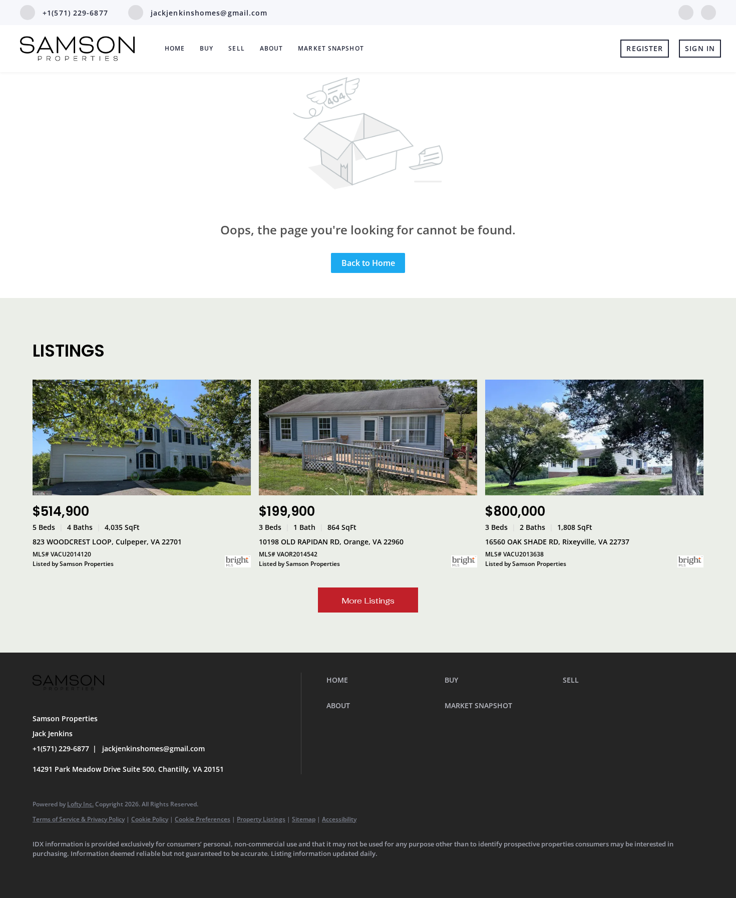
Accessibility (339, 819)
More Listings (368, 600)
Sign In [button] (700, 48)
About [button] (271, 48)
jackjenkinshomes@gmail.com (153, 748)
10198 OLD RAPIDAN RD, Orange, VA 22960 (331, 541)
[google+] (708, 11)
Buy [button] (206, 48)
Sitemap (303, 819)
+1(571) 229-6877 (61, 748)
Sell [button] (236, 48)
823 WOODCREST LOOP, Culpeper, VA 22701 (107, 541)
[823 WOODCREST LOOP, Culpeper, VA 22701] (142, 437)
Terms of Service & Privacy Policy (79, 819)
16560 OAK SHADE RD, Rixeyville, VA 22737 (557, 541)
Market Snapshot (331, 48)
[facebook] (685, 11)
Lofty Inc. (80, 804)
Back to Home (368, 262)
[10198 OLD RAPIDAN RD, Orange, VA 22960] (368, 437)
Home (175, 48)
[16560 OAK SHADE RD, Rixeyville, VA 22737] (594, 437)
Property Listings (261, 819)
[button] (383, 680)
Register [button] (644, 48)
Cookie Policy (149, 819)
